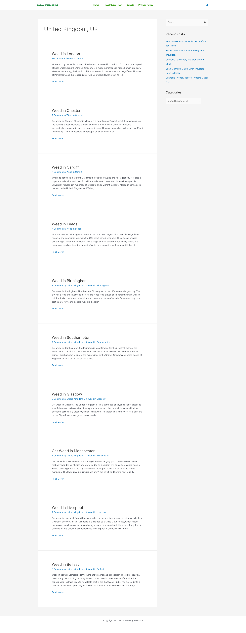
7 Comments (58, 115)
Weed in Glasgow (67, 394)
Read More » (58, 81)
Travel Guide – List (112, 5)
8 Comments (58, 569)
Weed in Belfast (65, 564)
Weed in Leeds (64, 224)
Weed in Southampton (71, 337)
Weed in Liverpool (67, 507)
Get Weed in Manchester (73, 451)
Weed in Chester (66, 110)
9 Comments (58, 398)
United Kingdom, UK (76, 285)
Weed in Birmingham (70, 281)
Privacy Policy (145, 5)
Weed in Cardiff (65, 167)
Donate (130, 5)
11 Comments (58, 58)
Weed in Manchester (98, 455)
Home (96, 5)
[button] (207, 5)
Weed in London (66, 54)
